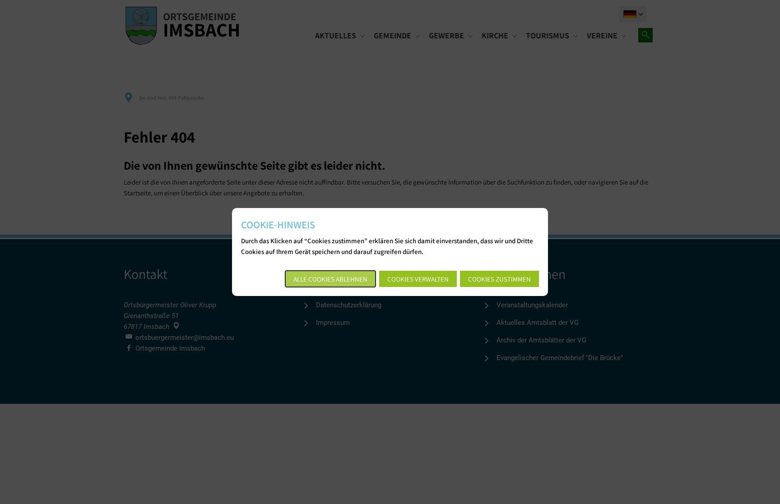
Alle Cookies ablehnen (330, 279)
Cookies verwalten (418, 279)
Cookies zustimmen (499, 279)
